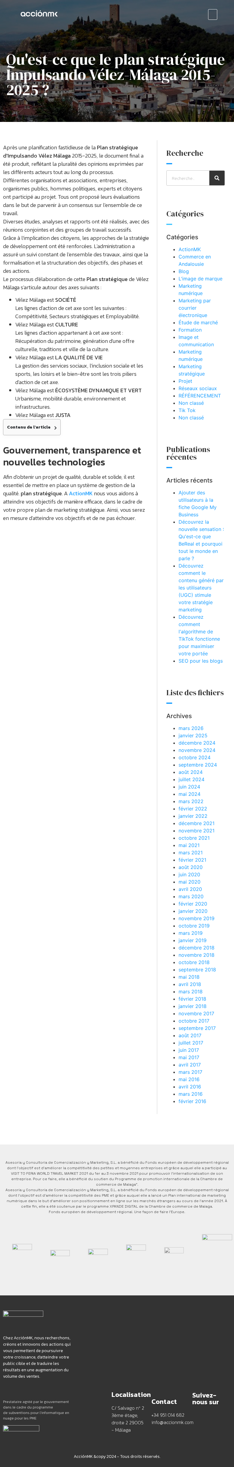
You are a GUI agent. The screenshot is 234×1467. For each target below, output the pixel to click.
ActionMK (190, 249)
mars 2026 (191, 728)
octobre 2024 (195, 757)
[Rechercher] (217, 178)
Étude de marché (198, 322)
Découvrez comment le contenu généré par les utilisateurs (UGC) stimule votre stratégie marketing (201, 588)
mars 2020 (191, 896)
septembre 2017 (197, 1028)
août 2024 (191, 772)
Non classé (191, 403)
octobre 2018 (194, 962)
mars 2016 (191, 1094)
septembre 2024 (198, 765)
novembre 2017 (196, 1013)
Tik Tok (187, 410)
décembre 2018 (196, 948)
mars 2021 (191, 852)
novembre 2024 (197, 750)
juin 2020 (189, 874)
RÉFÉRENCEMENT (200, 396)
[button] (212, 14)
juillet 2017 (191, 1043)
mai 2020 (189, 882)
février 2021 (192, 860)
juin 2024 (189, 787)
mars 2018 (191, 991)
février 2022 (193, 809)
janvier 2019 (193, 940)
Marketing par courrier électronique (195, 307)
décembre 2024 (197, 743)
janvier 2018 (193, 1006)
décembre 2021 (196, 823)
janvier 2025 (193, 735)
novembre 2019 (196, 918)
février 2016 (192, 1101)
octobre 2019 (194, 926)
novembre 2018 (196, 955)
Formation (190, 330)
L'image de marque (200, 279)
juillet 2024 (191, 779)
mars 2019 (191, 933)
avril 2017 (190, 1065)
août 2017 (190, 1035)
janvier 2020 (193, 911)
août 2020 (191, 867)
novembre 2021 (196, 831)
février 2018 (192, 999)
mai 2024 (189, 794)
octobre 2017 (194, 1021)
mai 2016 (189, 1079)
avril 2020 (190, 889)
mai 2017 (189, 1057)
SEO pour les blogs (201, 661)
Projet (185, 381)
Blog (184, 271)
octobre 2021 (194, 838)
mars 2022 (191, 801)
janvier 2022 (193, 816)
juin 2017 (189, 1050)
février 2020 (193, 904)
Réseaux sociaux (198, 388)
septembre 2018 (197, 970)
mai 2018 (189, 977)
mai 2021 (189, 845)
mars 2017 (190, 1072)
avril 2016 (190, 1087)
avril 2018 (190, 984)
